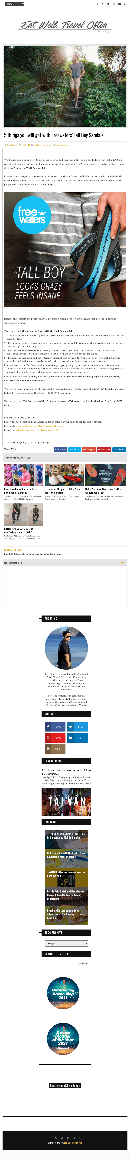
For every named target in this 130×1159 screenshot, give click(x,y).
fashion (37, 145)
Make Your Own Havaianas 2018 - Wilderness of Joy (103, 491)
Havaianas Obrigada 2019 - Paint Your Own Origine (63, 491)
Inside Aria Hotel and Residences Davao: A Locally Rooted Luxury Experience (65, 895)
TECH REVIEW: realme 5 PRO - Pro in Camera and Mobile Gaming (66, 836)
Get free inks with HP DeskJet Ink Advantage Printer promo (66, 855)
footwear (47, 145)
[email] (119, 4)
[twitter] (108, 4)
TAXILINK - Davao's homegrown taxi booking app (66, 874)
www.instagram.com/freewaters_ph (37, 430)
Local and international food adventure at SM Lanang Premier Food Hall (65, 914)
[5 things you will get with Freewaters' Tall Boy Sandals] (65, 86)
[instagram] (103, 4)
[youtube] (114, 4)
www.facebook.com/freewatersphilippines (40, 425)
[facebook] (97, 4)
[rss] (125, 4)
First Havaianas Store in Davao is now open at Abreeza (22, 491)
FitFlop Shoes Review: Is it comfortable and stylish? (18, 530)
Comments (61, 145)
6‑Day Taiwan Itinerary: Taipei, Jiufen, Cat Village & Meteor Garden (66, 772)
